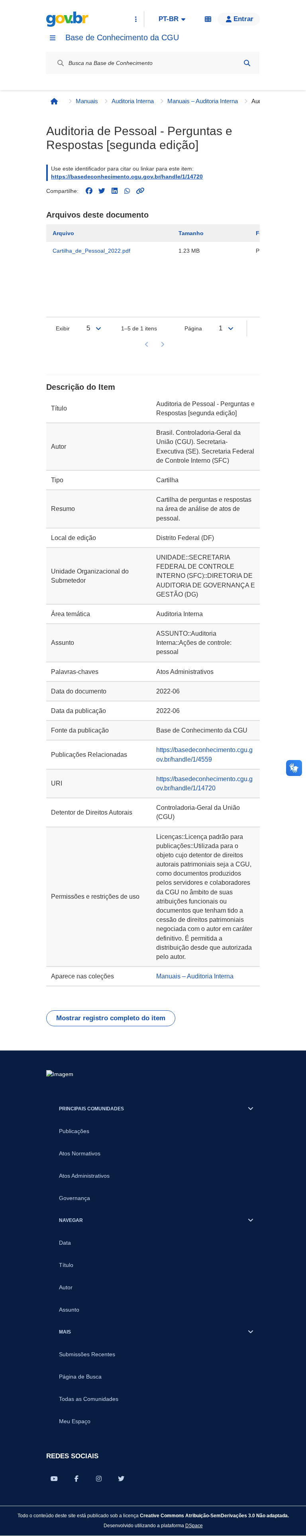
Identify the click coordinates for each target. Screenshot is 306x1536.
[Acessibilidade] (208, 19)
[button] (239, 19)
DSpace (194, 1525)
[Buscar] (247, 63)
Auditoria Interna (133, 101)
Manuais (87, 101)
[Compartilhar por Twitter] (121, 1479)
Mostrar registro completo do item (110, 1018)
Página (193, 328)
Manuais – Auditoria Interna (202, 101)
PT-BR (168, 19)
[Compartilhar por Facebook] (76, 1479)
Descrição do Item (80, 387)
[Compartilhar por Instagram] (99, 1479)
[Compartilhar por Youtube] (54, 1479)
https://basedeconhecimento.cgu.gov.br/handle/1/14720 (127, 176)
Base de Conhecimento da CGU (122, 37)
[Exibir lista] (98, 328)
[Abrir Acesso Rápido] (135, 19)
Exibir (63, 328)
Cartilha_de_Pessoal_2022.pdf (91, 250)
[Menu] (52, 37)
